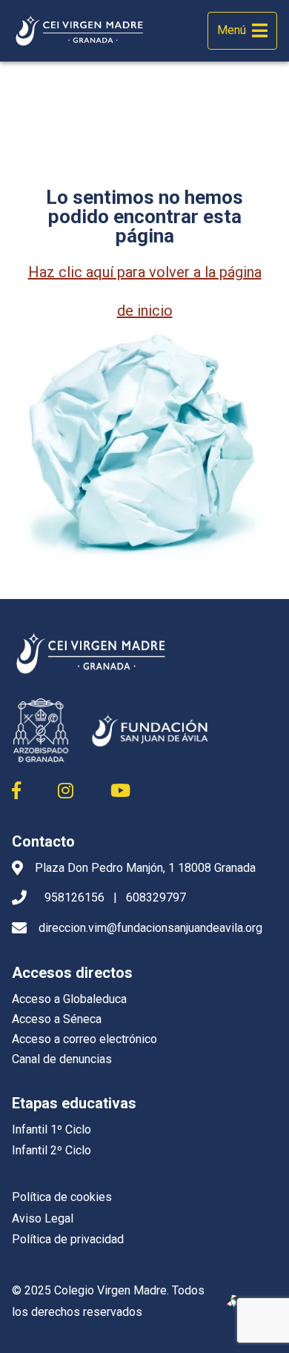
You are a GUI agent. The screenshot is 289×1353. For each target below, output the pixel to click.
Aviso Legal (42, 1218)
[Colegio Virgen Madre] (80, 31)
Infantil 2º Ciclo (51, 1150)
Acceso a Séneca (57, 1019)
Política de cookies (62, 1197)
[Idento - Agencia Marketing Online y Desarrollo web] (232, 1301)
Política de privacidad (68, 1239)
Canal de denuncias (62, 1059)
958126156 (74, 897)
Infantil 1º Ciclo (51, 1129)
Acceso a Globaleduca (69, 999)
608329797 (156, 897)
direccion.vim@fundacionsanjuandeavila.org (150, 928)
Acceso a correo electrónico (84, 1039)
